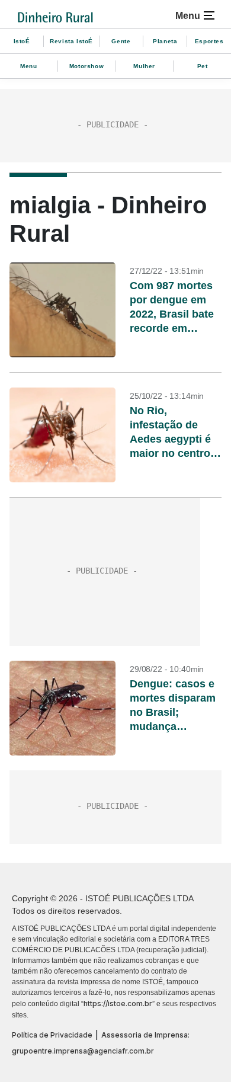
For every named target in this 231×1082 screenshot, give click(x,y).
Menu (28, 66)
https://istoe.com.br (118, 1003)
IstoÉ (22, 41)
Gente (120, 41)
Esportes (209, 41)
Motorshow (86, 66)
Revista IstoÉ (71, 41)
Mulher (144, 66)
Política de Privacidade (52, 1034)
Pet (202, 66)
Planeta (165, 41)
